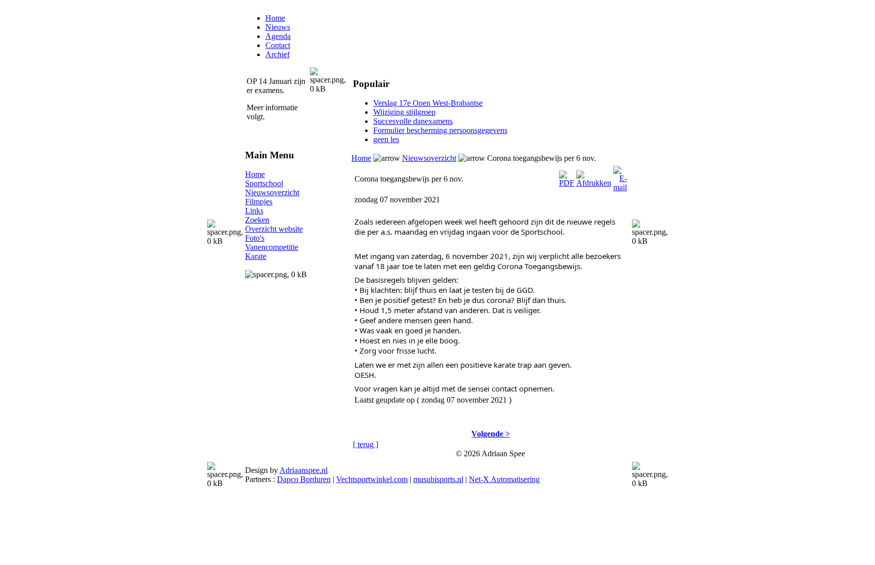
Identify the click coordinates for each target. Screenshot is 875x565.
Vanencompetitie (271, 247)
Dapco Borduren (304, 479)
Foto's (254, 238)
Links (254, 210)
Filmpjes (258, 201)
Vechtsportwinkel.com (372, 479)
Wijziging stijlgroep (404, 112)
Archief (277, 54)
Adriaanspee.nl (304, 470)
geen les (386, 139)
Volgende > (490, 433)
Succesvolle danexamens (413, 121)
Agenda (278, 36)
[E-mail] (620, 176)
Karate (255, 256)
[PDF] (566, 176)
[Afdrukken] (593, 176)
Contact (277, 45)
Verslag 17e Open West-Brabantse (428, 103)
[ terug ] (365, 444)
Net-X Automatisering (504, 479)
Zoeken (257, 219)
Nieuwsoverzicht (272, 192)
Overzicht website (274, 229)
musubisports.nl (438, 479)
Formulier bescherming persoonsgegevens (440, 130)
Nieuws (277, 27)
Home (275, 18)
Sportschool (264, 183)
